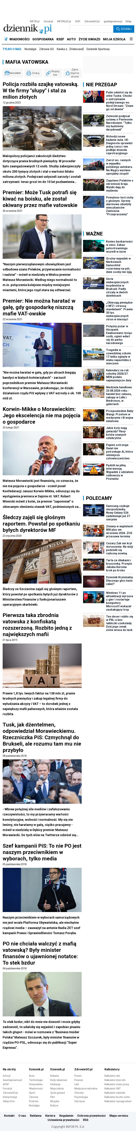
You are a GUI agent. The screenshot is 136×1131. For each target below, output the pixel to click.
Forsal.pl (7, 1088)
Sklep (128, 21)
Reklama (35, 1115)
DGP (77, 21)
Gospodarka (35, 1084)
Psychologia (81, 1097)
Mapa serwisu (118, 1115)
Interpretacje (10, 1097)
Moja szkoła (57, 1088)
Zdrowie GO (46, 49)
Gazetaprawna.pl (12, 1080)
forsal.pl (48, 21)
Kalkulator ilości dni (115, 1080)
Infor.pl (6, 1075)
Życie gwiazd (57, 1092)
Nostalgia (30, 49)
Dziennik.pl (36, 1069)
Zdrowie (33, 1097)
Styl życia (79, 1101)
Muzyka (54, 1101)
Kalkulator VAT (112, 1088)
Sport (32, 1092)
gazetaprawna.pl (113, 21)
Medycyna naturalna (85, 1088)
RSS (85, 1120)
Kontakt (9, 1115)
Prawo (78, 1075)
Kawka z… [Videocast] (70, 49)
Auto (32, 1075)
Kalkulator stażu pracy (116, 1084)
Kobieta (54, 1075)
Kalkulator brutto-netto (117, 1097)
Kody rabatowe (58, 1080)
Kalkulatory (112, 1069)
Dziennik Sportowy (98, 49)
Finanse (78, 1080)
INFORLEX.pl (64, 21)
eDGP (6, 1084)
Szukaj (126, 29)
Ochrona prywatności (91, 1115)
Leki (76, 1084)
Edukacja (55, 1084)
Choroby (79, 1092)
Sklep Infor (9, 1101)
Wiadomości (36, 1088)
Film (52, 1097)
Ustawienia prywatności (63, 1120)
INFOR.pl (34, 21)
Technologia (36, 1080)
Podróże (33, 1101)
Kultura (54, 1105)
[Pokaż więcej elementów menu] (131, 39)
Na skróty (9, 1069)
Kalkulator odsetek (114, 1092)
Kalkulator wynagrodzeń (118, 1101)
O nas (22, 1115)
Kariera (50, 1115)
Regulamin (66, 1115)
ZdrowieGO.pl (92, 21)
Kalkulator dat (112, 1075)
